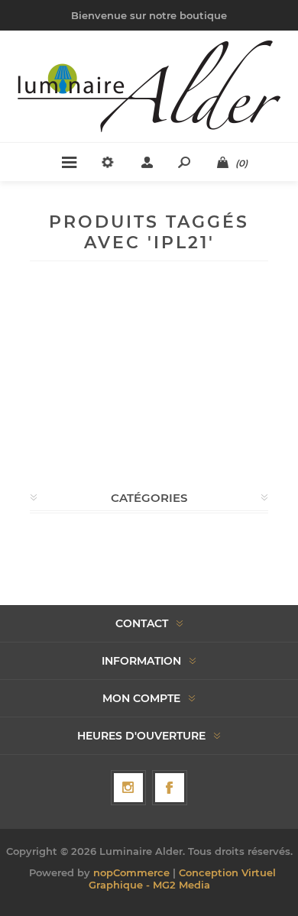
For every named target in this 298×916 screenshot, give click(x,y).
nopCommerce (131, 872)
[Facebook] (169, 787)
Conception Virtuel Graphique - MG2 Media (182, 878)
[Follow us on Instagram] (128, 787)
